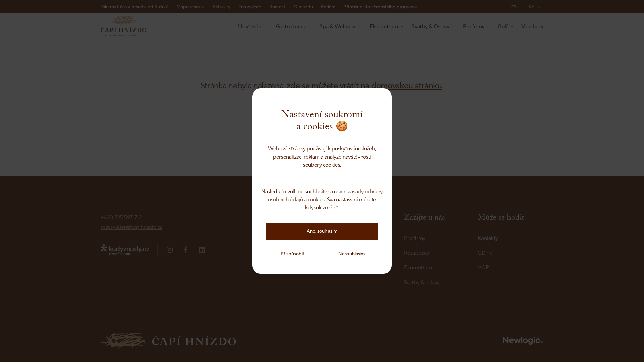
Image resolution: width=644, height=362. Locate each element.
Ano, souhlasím (322, 231)
